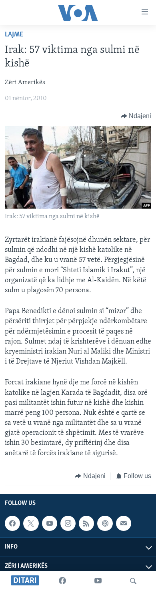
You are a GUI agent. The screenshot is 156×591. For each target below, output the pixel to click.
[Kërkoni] (133, 581)
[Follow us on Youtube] (49, 523)
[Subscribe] (123, 523)
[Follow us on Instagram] (68, 523)
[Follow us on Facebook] (12, 523)
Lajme (14, 34)
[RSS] (86, 523)
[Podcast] (104, 523)
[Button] (136, 116)
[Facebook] (62, 581)
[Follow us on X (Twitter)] (30, 523)
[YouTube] (98, 581)
